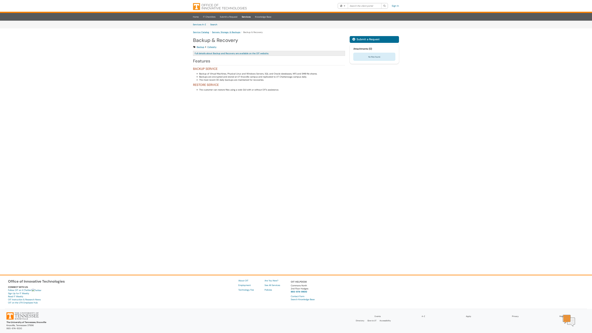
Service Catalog (201, 32)
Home (196, 16)
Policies (268, 289)
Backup (200, 47)
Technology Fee (246, 289)
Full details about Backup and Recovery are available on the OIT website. (232, 53)
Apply (468, 316)
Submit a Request (228, 16)
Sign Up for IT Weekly (18, 293)
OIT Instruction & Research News (24, 299)
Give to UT (371, 320)
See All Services (272, 285)
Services (246, 16)
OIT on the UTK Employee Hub (23, 302)
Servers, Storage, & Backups (226, 32)
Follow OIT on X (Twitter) (20, 290)
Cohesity (211, 47)
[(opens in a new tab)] (220, 6)
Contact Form (297, 296)
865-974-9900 (299, 291)
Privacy (515, 316)
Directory (360, 320)
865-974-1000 (14, 328)
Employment (244, 285)
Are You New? (271, 280)
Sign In (395, 5)
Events (378, 316)
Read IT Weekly (15, 296)
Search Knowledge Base (303, 299)
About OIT (243, 280)
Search (214, 24)
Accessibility (385, 320)
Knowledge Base (263, 16)
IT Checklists (209, 16)
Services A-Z (199, 24)
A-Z (423, 316)
